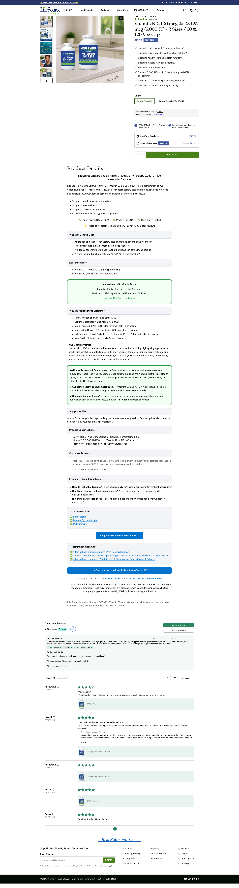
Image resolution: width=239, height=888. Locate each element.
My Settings (183, 863)
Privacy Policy (86, 866)
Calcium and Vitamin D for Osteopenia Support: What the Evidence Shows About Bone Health (121, 555)
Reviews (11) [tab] (50, 678)
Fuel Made (112, 879)
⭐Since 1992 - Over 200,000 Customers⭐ (59, 2)
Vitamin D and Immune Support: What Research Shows (101, 552)
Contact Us (181, 2)
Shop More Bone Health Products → (119, 535)
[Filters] (175, 678)
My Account (183, 848)
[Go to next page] (129, 829)
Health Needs (86, 10)
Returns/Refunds (158, 853)
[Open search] (168, 678)
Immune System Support (85, 520)
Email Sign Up (47, 854)
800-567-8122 (140, 10)
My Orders (182, 853)
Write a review (178, 625)
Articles (105, 10)
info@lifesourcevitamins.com (146, 578)
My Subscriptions (186, 858)
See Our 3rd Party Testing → (119, 298)
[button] (82, 704)
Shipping (195, 2)
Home (164, 2)
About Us (121, 10)
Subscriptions (156, 858)
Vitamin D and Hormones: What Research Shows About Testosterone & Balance (114, 559)
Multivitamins (80, 524)
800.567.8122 (112, 578)
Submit (109, 860)
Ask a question (179, 630)
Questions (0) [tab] (62, 678)
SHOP (171, 2)
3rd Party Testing (131, 853)
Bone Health (79, 516)
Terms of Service (101, 866)
